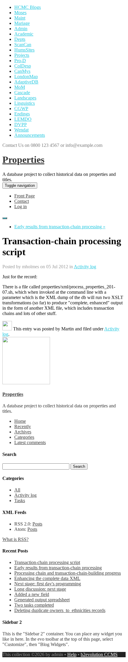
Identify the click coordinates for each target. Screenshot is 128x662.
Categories (24, 437)
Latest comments (30, 442)
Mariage (22, 23)
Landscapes (25, 97)
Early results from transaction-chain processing (58, 567)
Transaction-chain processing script (47, 562)
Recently (22, 426)
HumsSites (24, 49)
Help (72, 654)
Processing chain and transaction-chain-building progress (67, 573)
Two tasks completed (34, 605)
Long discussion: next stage (40, 589)
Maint (19, 17)
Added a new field (31, 594)
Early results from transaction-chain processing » (59, 226)
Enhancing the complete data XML (47, 578)
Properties (23, 159)
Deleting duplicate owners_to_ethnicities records (59, 610)
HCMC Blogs (27, 7)
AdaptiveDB (26, 81)
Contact (21, 201)
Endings (22, 113)
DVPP (20, 124)
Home (20, 421)
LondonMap (26, 76)
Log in (20, 206)
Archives (22, 431)
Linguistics (24, 103)
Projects (21, 55)
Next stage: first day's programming (47, 583)
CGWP (21, 108)
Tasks (19, 500)
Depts (19, 39)
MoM (19, 87)
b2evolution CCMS (99, 654)
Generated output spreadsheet (42, 599)
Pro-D (20, 60)
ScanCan (22, 44)
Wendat (21, 129)
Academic (23, 33)
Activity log (85, 266)
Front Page (24, 195)
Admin (20, 28)
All (17, 489)
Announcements (29, 135)
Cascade (22, 92)
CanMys (22, 71)
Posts (37, 523)
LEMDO (23, 119)
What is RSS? (15, 539)
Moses (20, 12)
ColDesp (22, 65)
